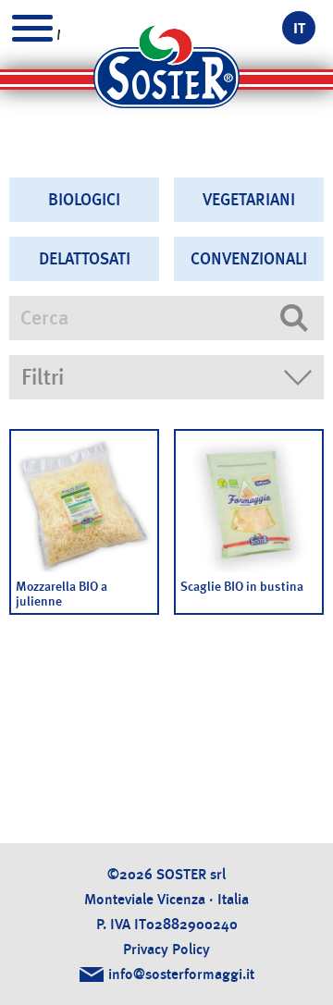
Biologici (84, 199)
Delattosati (84, 259)
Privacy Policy (166, 949)
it (299, 28)
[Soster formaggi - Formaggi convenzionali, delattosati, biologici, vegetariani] (166, 75)
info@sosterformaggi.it (181, 974)
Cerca (294, 318)
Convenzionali (249, 259)
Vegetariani (249, 199)
